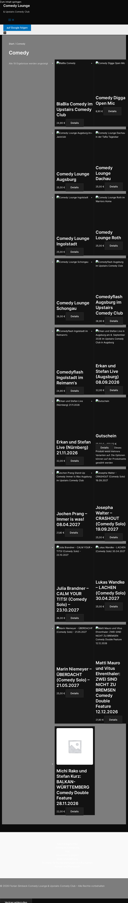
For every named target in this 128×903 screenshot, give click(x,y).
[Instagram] (4, 33)
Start (11, 43)
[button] (17, 28)
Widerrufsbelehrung (67, 859)
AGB (67, 851)
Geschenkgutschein (67, 844)
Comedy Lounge (16, 6)
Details (75, 122)
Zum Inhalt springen (10, 2)
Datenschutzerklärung (67, 847)
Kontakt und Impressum (67, 866)
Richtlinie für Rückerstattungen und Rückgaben (67, 862)
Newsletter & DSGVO (67, 855)
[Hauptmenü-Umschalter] (11, 20)
